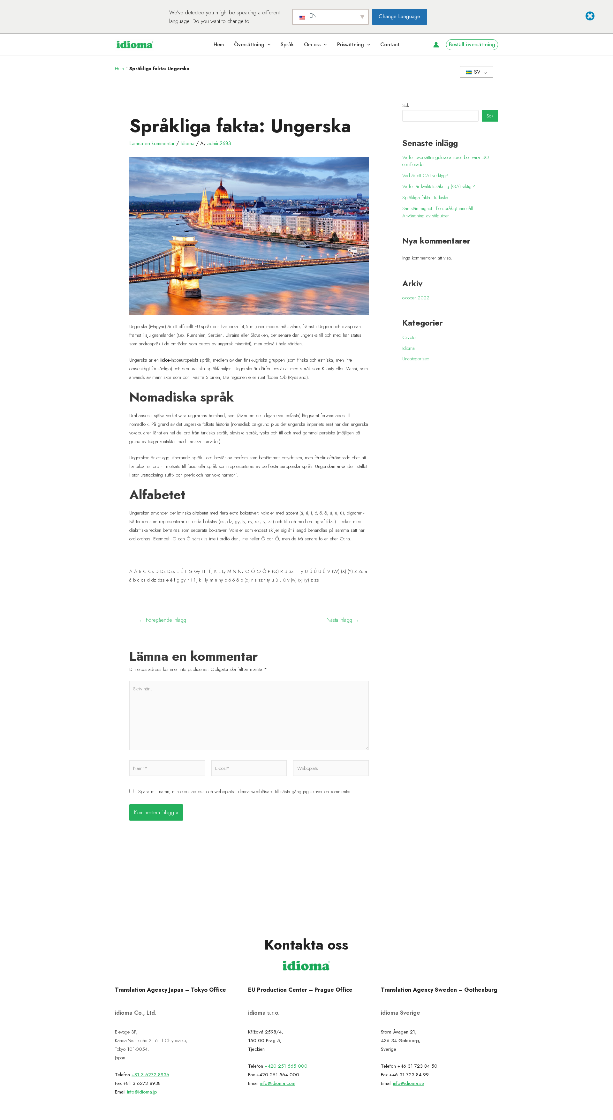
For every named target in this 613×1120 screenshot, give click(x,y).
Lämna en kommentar (152, 143)
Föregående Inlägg (162, 620)
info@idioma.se (408, 1083)
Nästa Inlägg (343, 620)
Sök (405, 105)
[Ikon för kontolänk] (436, 45)
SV (477, 72)
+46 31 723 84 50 (417, 1066)
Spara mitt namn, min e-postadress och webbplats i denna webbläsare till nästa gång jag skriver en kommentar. (245, 791)
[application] (267, 45)
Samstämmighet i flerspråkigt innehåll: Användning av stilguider (438, 212)
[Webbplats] (331, 769)
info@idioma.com (277, 1083)
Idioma (187, 143)
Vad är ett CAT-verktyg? (425, 175)
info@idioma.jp (142, 1091)
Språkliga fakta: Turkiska (425, 197)
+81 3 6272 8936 (150, 1074)
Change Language (399, 16)
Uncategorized (415, 358)
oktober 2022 (415, 297)
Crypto (408, 337)
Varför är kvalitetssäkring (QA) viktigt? (438, 186)
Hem (119, 68)
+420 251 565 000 (286, 1066)
